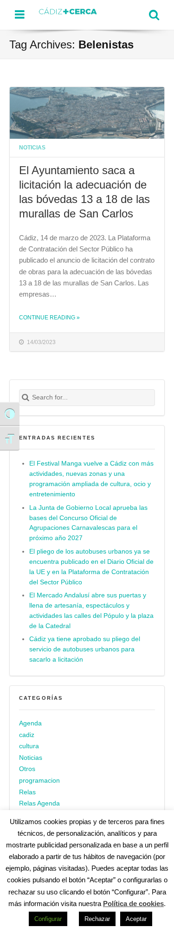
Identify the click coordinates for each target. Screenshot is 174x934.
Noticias (32, 147)
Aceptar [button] (136, 918)
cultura (29, 746)
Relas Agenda (39, 803)
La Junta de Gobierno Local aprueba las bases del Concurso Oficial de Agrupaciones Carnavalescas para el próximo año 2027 (88, 523)
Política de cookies (133, 903)
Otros (27, 769)
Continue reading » (49, 317)
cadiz (26, 734)
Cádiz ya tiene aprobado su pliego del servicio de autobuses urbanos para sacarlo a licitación (84, 649)
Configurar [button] (48, 918)
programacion (39, 780)
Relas (27, 792)
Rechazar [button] (97, 918)
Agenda (30, 723)
